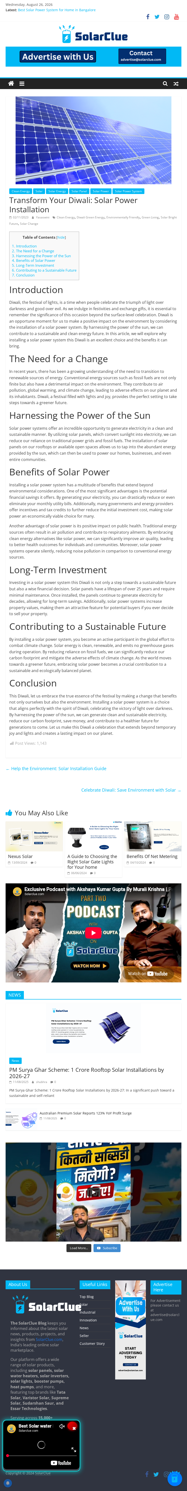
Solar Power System (128, 191)
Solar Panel (79, 191)
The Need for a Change (33, 250)
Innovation (88, 1320)
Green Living (150, 217)
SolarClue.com (49, 1339)
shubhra (42, 1082)
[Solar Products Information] (11, 83)
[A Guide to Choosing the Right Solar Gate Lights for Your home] (93, 824)
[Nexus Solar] (34, 824)
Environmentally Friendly (123, 217)
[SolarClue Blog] (47, 1297)
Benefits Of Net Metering (152, 856)
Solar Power (101, 191)
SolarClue (43, 1473)
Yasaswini (43, 217)
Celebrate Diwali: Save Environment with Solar (131, 790)
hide (61, 237)
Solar (39, 191)
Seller (84, 1335)
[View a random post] (176, 83)
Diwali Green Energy (90, 217)
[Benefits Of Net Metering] (152, 824)
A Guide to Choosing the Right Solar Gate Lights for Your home (92, 861)
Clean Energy (21, 191)
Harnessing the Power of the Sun (41, 255)
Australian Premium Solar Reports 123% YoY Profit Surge (86, 1113)
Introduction (24, 246)
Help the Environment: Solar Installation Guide (56, 768)
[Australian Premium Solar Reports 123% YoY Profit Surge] (21, 1111)
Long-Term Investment (33, 265)
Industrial (87, 1312)
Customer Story (92, 1343)
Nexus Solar (20, 856)
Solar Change (29, 224)
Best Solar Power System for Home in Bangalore (57, 10)
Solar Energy (57, 191)
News (15, 1061)
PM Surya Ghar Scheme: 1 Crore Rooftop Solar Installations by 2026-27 (86, 1073)
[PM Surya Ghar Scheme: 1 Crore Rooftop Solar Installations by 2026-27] (93, 1005)
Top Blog (87, 1296)
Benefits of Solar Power (33, 260)
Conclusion (23, 275)
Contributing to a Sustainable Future (44, 270)
